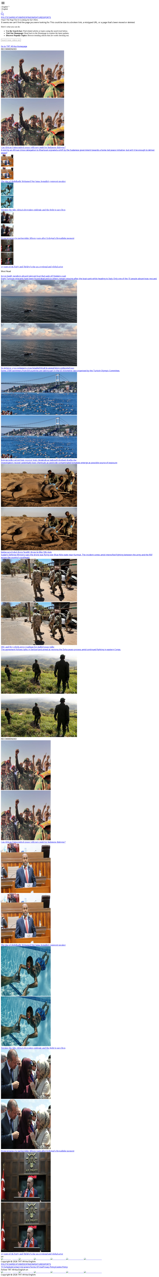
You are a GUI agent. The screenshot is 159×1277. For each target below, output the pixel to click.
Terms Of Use (36, 1267)
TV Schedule (7, 1267)
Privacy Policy (49, 1267)
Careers (26, 1267)
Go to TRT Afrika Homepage (14, 46)
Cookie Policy (61, 1267)
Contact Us (18, 1267)
